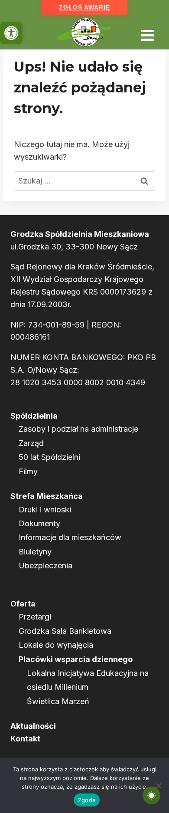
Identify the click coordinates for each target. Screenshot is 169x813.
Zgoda (86, 800)
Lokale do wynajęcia (56, 644)
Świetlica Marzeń (58, 701)
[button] (11, 33)
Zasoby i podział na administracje (78, 428)
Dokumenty (39, 523)
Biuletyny (35, 551)
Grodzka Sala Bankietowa (65, 631)
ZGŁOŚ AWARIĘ (84, 7)
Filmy (28, 471)
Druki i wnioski (45, 509)
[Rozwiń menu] (147, 32)
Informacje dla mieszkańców (70, 537)
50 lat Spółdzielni (49, 457)
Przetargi (35, 616)
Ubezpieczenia (45, 565)
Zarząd (31, 443)
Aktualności (33, 726)
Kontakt (25, 738)
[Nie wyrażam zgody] (158, 785)
